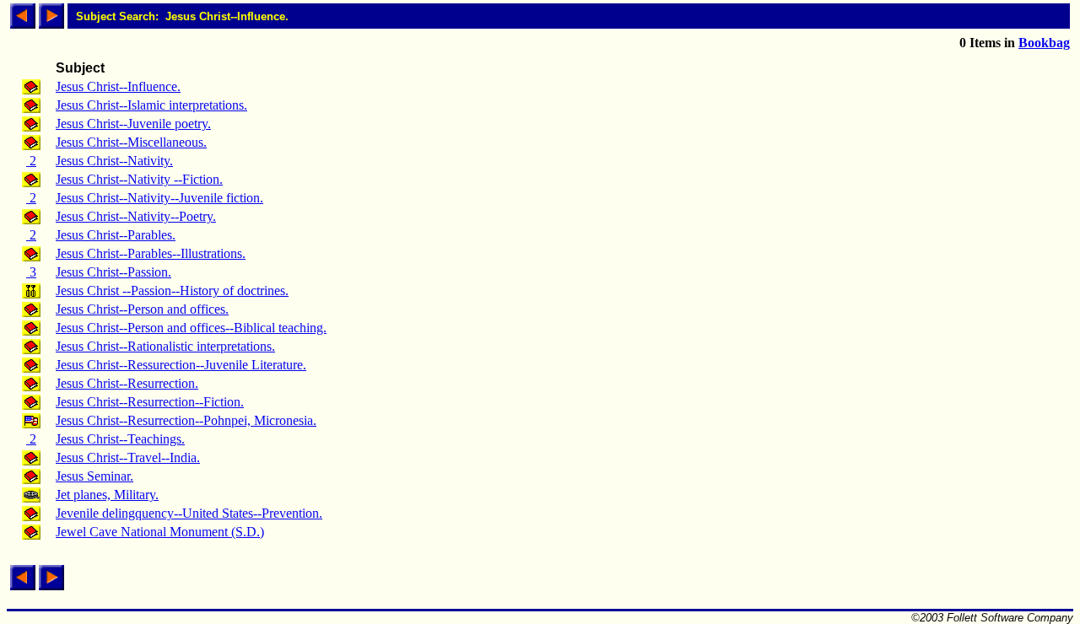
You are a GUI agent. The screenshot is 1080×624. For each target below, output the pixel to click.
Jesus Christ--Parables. (116, 235)
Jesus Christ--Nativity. (114, 160)
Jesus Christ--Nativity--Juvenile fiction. (159, 198)
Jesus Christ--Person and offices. (142, 309)
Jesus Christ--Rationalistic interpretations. (165, 346)
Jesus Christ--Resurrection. (127, 383)
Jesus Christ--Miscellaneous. (131, 142)
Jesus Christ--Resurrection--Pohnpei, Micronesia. (186, 420)
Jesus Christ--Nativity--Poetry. (136, 216)
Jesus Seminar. (94, 476)
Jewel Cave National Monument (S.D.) (160, 531)
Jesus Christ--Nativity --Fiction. (139, 179)
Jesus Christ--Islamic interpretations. (151, 105)
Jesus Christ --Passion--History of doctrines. (172, 290)
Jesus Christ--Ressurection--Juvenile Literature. (181, 365)
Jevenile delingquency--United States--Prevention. (189, 513)
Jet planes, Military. (107, 494)
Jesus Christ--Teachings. (120, 439)
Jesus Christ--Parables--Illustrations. (151, 253)
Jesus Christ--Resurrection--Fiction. (150, 402)
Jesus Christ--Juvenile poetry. (133, 123)
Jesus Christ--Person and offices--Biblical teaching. (191, 327)
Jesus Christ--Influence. (118, 86)
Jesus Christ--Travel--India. (128, 457)
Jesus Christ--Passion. (113, 272)
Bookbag (1044, 42)
